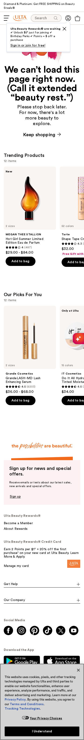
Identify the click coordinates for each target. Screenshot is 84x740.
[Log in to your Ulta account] (68, 18)
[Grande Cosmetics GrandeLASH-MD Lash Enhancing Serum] (30, 350)
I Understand (42, 731)
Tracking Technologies (22, 708)
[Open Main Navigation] (6, 18)
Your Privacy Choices (46, 718)
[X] (64, 29)
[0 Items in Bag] (77, 18)
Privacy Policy (15, 699)
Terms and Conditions (27, 704)
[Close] (78, 670)
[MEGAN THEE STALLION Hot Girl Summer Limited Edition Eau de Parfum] (30, 211)
